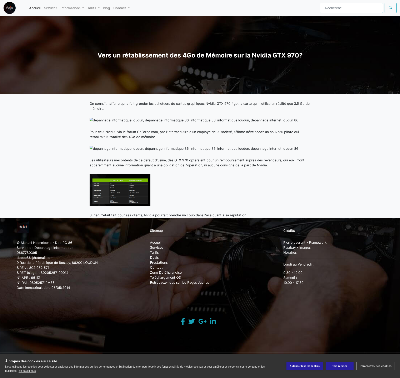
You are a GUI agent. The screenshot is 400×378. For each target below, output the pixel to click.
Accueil (35, 8)
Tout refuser (339, 366)
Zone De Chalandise (166, 272)
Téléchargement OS (165, 277)
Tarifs (154, 252)
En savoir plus (27, 370)
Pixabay (289, 247)
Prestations (159, 262)
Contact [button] (120, 8)
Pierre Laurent (294, 242)
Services (50, 8)
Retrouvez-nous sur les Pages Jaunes (179, 282)
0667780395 (27, 253)
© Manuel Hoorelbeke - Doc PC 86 (44, 243)
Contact (156, 267)
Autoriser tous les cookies (305, 366)
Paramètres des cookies (375, 366)
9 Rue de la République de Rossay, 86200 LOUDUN (57, 263)
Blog (106, 8)
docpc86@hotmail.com (35, 258)
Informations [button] (71, 8)
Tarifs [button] (92, 8)
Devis (154, 257)
